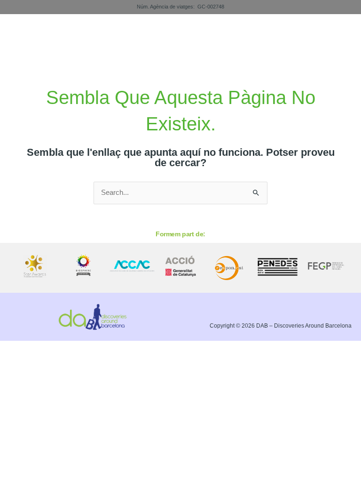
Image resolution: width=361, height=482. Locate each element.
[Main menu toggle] (341, 39)
